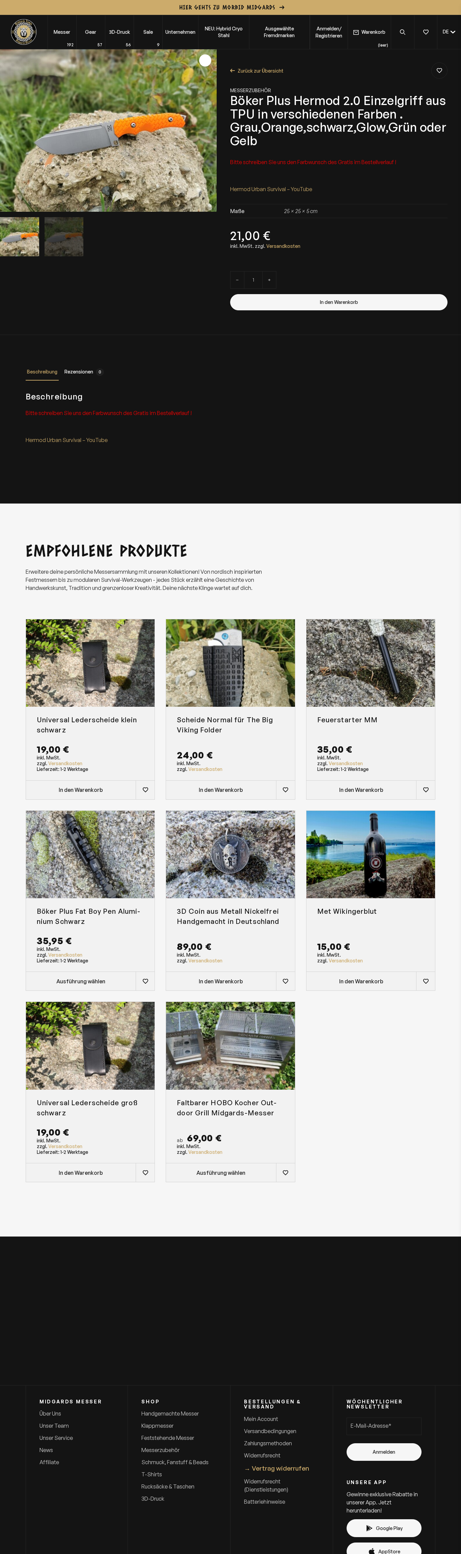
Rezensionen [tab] (82, 371)
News (46, 1450)
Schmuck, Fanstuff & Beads (175, 1462)
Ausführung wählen (80, 981)
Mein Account (261, 1419)
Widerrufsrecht (262, 1455)
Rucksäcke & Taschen (167, 1486)
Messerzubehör (250, 90)
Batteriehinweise (264, 1501)
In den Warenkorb (339, 302)
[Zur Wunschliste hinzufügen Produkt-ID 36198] (145, 981)
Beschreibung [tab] (42, 371)
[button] (449, 32)
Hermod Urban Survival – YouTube (271, 189)
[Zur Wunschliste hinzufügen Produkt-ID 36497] (285, 981)
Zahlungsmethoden (268, 1443)
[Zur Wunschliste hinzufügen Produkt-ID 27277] (285, 1172)
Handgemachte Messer (170, 1413)
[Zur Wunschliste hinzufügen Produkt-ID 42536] (425, 981)
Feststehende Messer (167, 1437)
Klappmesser (157, 1425)
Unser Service (56, 1437)
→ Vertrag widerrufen (276, 1468)
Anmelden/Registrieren (329, 32)
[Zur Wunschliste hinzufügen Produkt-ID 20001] (285, 789)
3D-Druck (152, 1498)
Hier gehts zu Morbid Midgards (227, 7)
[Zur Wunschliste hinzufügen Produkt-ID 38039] (145, 789)
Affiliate (49, 1462)
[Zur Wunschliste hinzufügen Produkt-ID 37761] (425, 789)
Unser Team (54, 1425)
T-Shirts (151, 1474)
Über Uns (50, 1413)
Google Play (389, 1528)
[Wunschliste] (425, 32)
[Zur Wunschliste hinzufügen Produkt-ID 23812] (439, 70)
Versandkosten (283, 246)
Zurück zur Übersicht (260, 71)
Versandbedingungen (270, 1431)
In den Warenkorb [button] (81, 789)
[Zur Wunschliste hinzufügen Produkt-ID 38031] (145, 1172)
